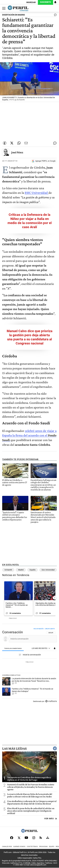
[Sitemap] (47, 838)
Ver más (49, 819)
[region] (29, 666)
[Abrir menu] (3, 8)
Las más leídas (14, 748)
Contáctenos (32, 846)
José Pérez (17, 152)
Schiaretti (8, 570)
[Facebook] (11, 837)
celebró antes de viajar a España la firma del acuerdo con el (29, 435)
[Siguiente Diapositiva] (54, 598)
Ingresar (31, 2)
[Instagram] (33, 837)
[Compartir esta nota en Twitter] (11, 143)
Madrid (20, 570)
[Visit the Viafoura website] (51, 701)
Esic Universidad (48, 570)
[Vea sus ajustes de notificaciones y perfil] (55, 2)
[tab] (13, 648)
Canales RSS (7, 846)
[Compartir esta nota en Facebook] (4, 143)
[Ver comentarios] (55, 15)
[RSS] (41, 837)
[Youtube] (26, 837)
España (32, 570)
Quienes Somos (19, 846)
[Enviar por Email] (26, 143)
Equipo (51, 846)
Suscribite (45, 2)
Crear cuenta (50, 628)
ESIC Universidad (36, 192)
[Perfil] (29, 832)
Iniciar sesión (38, 628)
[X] (19, 837)
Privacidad (43, 846)
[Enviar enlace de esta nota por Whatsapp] (18, 143)
